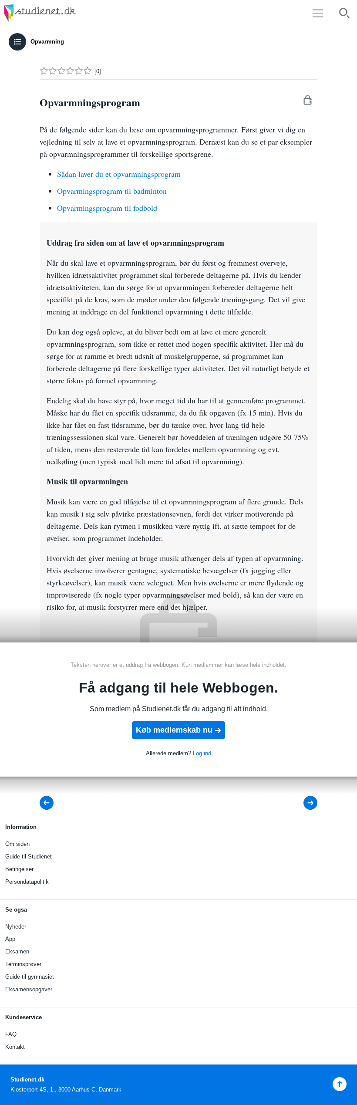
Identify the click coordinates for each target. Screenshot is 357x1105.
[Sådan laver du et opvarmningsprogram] (304, 803)
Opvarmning (47, 41)
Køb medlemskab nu (174, 730)
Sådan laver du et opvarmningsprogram (119, 174)
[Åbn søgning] (344, 14)
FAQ (11, 1034)
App (10, 939)
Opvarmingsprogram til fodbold (107, 208)
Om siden (17, 844)
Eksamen (17, 951)
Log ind (202, 753)
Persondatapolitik (27, 882)
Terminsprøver (23, 964)
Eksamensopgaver (28, 989)
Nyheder (15, 926)
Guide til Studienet (28, 856)
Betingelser (19, 869)
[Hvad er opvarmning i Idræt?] (49, 803)
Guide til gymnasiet (29, 976)
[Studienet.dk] (61, 13)
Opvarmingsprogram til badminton (112, 191)
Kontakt (15, 1047)
